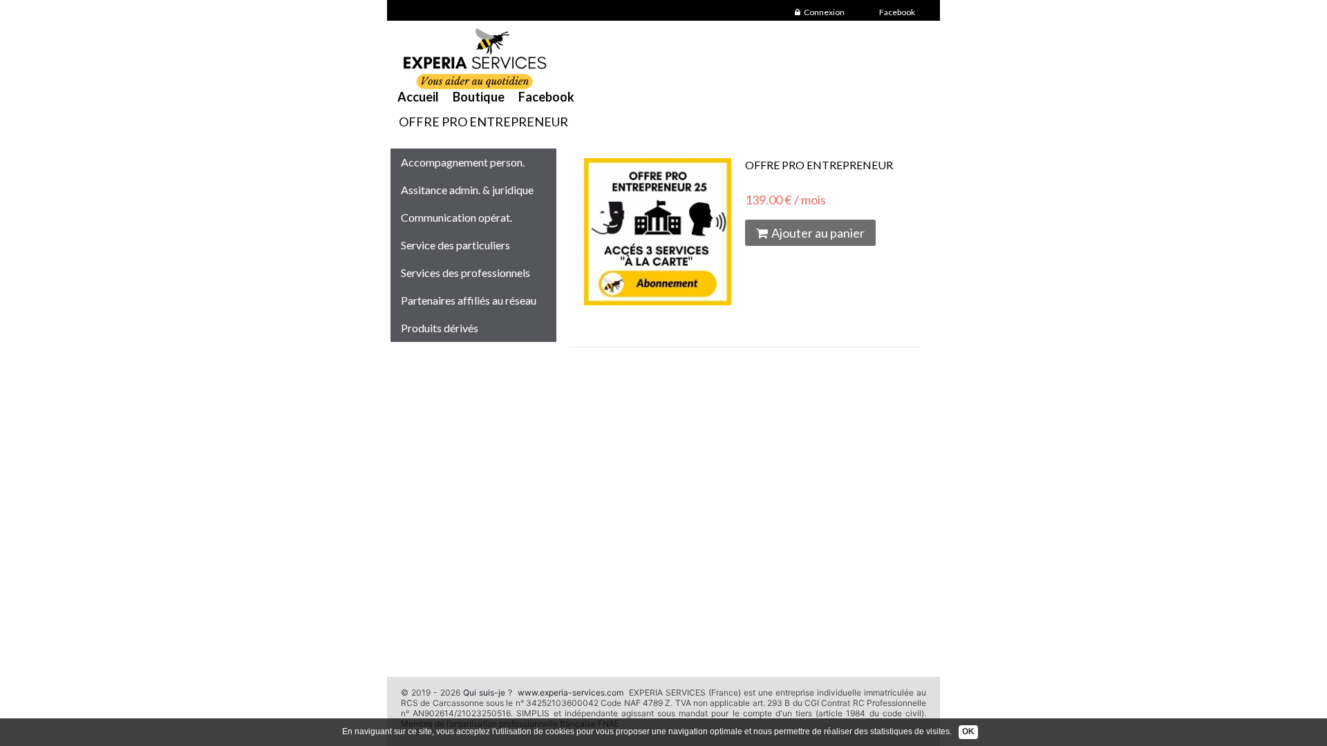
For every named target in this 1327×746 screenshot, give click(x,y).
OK (968, 731)
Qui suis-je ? (487, 692)
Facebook (897, 12)
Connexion (824, 12)
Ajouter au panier (818, 232)
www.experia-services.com (570, 692)
